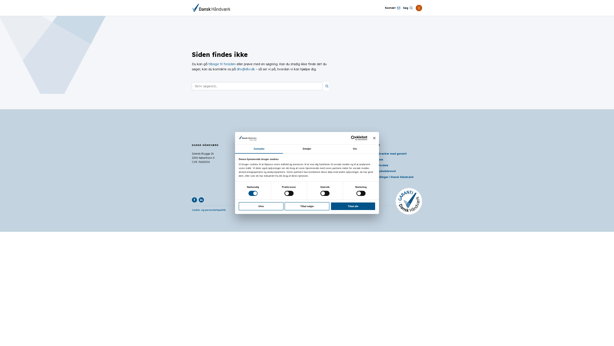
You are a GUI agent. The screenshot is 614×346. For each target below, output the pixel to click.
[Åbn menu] (419, 8)
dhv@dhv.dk (246, 69)
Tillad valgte (307, 206)
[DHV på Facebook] (194, 199)
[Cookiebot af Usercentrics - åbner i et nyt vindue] (353, 138)
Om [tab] (355, 148)
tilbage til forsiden (222, 64)
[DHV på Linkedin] (201, 199)
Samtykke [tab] (259, 148)
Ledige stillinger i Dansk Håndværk (390, 177)
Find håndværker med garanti (387, 153)
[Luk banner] (374, 138)
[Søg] (327, 86)
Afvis (261, 206)
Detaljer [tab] (307, 148)
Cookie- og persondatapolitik (209, 210)
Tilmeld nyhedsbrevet (381, 171)
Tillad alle (353, 206)
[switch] (289, 193)
